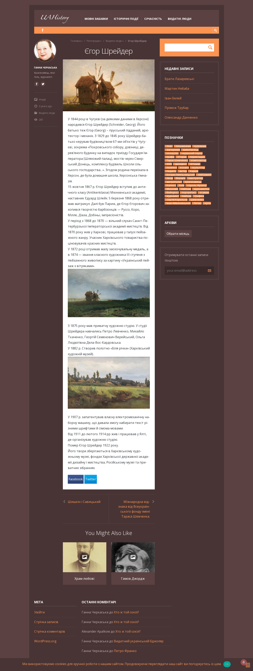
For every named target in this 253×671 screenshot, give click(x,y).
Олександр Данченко (181, 117)
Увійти (39, 612)
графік (171, 157)
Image (42, 99)
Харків (194, 171)
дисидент (181, 164)
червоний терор (192, 153)
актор (183, 171)
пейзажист (204, 174)
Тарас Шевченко (177, 160)
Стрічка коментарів (49, 631)
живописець (191, 149)
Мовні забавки (96, 19)
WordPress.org (45, 641)
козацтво (173, 153)
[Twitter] (43, 84)
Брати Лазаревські (179, 79)
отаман (204, 192)
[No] (248, 665)
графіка (199, 196)
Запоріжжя (173, 149)
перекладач (197, 157)
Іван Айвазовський (179, 203)
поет (170, 146)
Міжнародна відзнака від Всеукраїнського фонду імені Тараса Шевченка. (134, 509)
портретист (189, 192)
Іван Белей (173, 98)
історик (182, 157)
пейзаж (187, 196)
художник (200, 146)
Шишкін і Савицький (84, 502)
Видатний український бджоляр (138, 641)
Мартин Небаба (177, 88)
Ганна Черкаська (45, 67)
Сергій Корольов (177, 199)
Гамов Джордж (133, 578)
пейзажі (186, 189)
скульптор (198, 167)
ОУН (169, 164)
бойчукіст (173, 192)
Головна (76, 41)
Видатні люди (179, 19)
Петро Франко (125, 651)
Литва (198, 203)
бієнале (181, 178)
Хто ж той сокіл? (126, 612)
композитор (198, 160)
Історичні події (126, 19)
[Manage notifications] (244, 662)
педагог (172, 171)
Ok (227, 664)
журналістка (202, 189)
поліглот (172, 167)
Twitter (90, 479)
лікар (170, 178)
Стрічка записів (46, 622)
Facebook (76, 479)
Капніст (171, 185)
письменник (183, 146)
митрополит (174, 182)
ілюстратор (196, 178)
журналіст (173, 196)
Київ (181, 185)
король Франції (197, 185)
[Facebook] (42, 30)
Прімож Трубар (177, 108)
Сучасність (153, 19)
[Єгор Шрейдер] (109, 85)
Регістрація (93, 41)
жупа (208, 203)
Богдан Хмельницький (181, 174)
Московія (172, 189)
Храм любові (84, 578)
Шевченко (197, 199)
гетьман (195, 164)
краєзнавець (193, 182)
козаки (184, 167)
